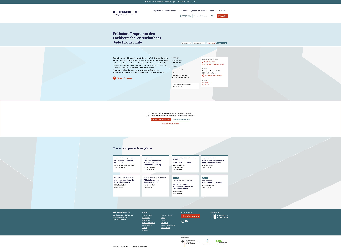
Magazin (145, 230)
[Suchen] (212, 16)
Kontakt (163, 220)
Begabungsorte (147, 220)
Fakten (163, 217)
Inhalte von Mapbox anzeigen (160, 119)
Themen (144, 227)
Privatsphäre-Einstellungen (181, 119)
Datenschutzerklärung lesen (170, 123)
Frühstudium (211, 43)
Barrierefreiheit (165, 227)
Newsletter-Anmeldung (190, 216)
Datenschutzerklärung (168, 225)
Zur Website (206, 85)
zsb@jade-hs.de (207, 83)
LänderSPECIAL (147, 225)
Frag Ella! (223, 16)
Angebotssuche (147, 215)
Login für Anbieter (166, 215)
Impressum (164, 222)
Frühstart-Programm (124, 78)
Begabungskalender (148, 222)
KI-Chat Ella (146, 217)
